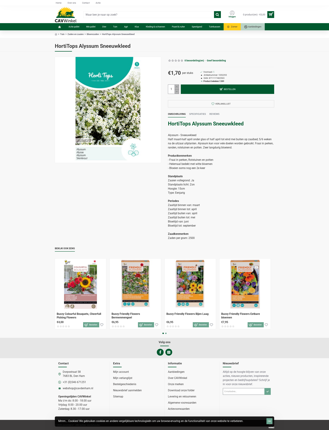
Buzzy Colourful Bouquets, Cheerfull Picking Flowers (79, 315)
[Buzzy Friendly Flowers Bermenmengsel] (135, 284)
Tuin (62, 34)
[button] (227, 89)
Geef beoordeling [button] (216, 60)
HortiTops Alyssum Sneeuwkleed (206, 123)
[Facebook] (160, 352)
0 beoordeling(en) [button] (194, 60)
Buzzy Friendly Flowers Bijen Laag (187, 314)
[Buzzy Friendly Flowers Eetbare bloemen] (245, 284)
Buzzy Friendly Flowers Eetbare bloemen (240, 315)
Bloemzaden (93, 34)
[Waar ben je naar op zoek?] (217, 14)
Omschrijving (177, 114)
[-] (177, 91)
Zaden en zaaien (76, 34)
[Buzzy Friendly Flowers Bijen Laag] (190, 284)
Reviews (214, 114)
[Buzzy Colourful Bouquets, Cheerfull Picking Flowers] (80, 284)
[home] (56, 34)
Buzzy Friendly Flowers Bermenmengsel (126, 315)
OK (269, 421)
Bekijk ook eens (65, 248)
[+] (177, 87)
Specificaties (197, 114)
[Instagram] (168, 352)
